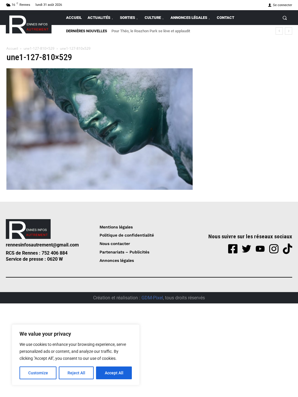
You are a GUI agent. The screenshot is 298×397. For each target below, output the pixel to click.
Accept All (114, 373)
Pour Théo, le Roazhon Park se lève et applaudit (150, 31)
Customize (38, 373)
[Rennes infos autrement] (29, 23)
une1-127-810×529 (39, 48)
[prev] (279, 31)
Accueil (12, 48)
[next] (288, 31)
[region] (76, 354)
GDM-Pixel (152, 298)
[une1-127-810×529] (99, 188)
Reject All (76, 373)
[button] (284, 17)
